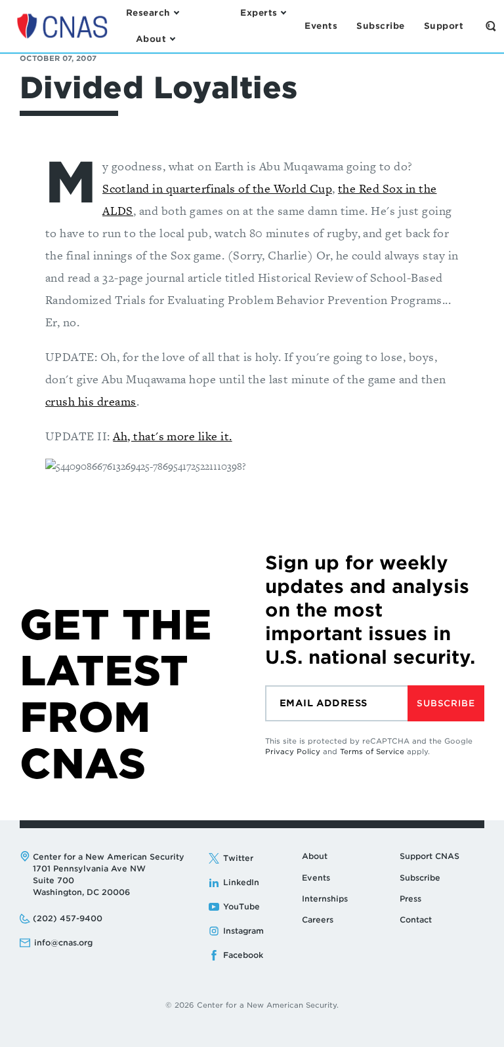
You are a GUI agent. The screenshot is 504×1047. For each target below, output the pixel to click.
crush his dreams (90, 401)
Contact (416, 919)
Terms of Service (372, 751)
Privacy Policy (292, 751)
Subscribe (445, 703)
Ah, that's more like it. (172, 436)
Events (316, 878)
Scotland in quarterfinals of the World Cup (217, 188)
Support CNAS (429, 856)
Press (410, 899)
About (314, 856)
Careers (317, 919)
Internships (325, 899)
